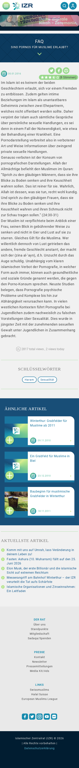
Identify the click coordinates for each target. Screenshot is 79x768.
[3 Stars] (50, 77)
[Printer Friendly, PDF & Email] (66, 70)
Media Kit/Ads (39, 670)
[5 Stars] (58, 77)
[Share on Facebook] (59, 70)
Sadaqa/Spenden (39, 638)
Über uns (40, 624)
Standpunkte (39, 629)
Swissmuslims (39, 689)
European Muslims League (40, 698)
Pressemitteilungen (39, 666)
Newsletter (39, 661)
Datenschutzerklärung (39, 748)
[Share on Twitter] (51, 70)
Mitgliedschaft (39, 633)
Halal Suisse (39, 694)
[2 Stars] (46, 77)
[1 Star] (42, 77)
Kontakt (39, 657)
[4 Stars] (54, 77)
